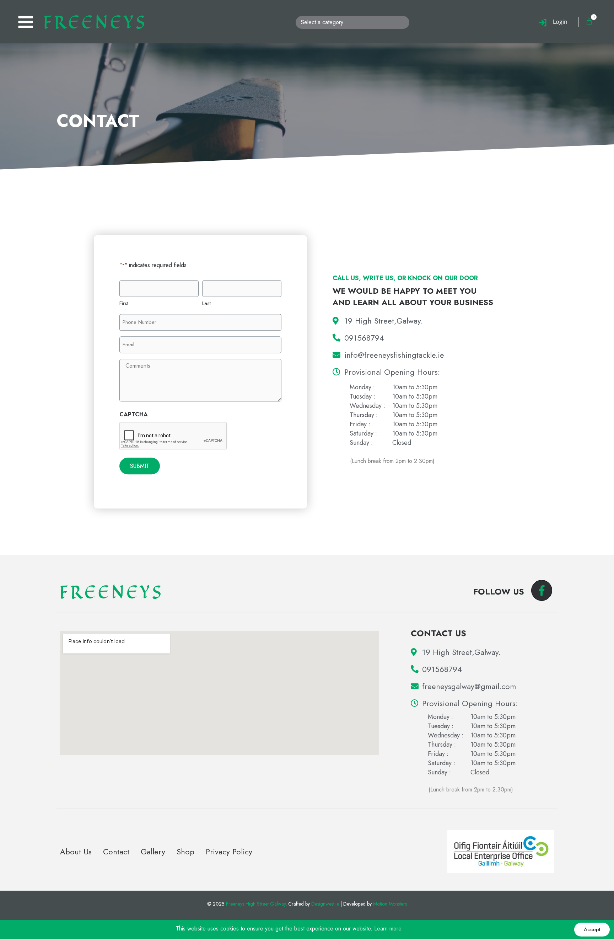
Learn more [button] (388, 928)
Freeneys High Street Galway (256, 903)
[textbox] (354, 22)
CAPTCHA (133, 414)
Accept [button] (592, 929)
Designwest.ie (325, 903)
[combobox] (352, 22)
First (123, 303)
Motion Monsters (390, 903)
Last (206, 303)
